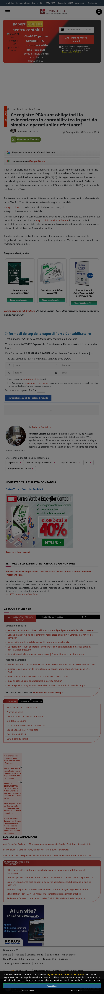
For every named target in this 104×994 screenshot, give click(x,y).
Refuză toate (76, 990)
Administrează (28, 990)
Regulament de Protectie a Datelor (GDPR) (65, 974)
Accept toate (52, 986)
